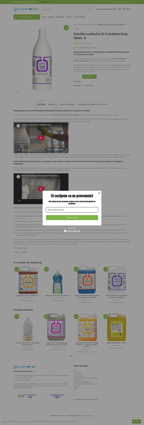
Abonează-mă (72, 217)
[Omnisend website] (72, 229)
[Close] (99, 193)
